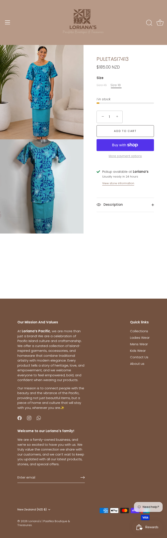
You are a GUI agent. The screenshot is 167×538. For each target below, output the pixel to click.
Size (100, 78)
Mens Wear (139, 344)
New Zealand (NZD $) (32, 509)
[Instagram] (29, 417)
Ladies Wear (140, 337)
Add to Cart (125, 131)
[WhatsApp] (39, 417)
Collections (139, 331)
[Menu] (7, 22)
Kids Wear (138, 350)
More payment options (125, 156)
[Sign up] (82, 477)
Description (113, 204)
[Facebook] (19, 417)
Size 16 (102, 85)
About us (137, 363)
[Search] (149, 23)
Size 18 (115, 85)
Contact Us (139, 357)
